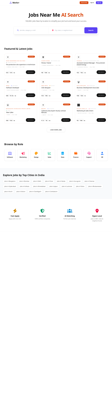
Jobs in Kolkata (24, 186)
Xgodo (7, 85)
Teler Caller (9, 112)
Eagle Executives (81, 85)
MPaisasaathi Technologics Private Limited (18, 108)
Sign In (92, 2)
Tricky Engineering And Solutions (15, 60)
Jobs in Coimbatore (51, 191)
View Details (31, 72)
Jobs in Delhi (37, 181)
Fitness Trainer (46, 63)
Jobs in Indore (20, 191)
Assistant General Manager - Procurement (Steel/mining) (91, 64)
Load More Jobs (56, 130)
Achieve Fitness (45, 60)
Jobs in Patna (80, 186)
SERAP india (44, 85)
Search (90, 30)
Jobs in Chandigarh (35, 191)
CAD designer (45, 88)
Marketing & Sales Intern (85, 111)
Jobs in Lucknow (67, 186)
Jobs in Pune (49, 181)
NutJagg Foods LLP (82, 108)
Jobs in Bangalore (9, 181)
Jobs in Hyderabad (10, 186)
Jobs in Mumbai (24, 181)
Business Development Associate (88, 88)
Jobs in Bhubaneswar (95, 186)
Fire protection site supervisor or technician (20, 65)
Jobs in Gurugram (74, 181)
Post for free (84, 2)
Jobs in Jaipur (54, 186)
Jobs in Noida (61, 181)
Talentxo (79, 60)
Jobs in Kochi (8, 191)
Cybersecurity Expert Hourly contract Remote (53, 111)
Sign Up (99, 2)
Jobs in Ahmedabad (39, 186)
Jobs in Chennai (89, 181)
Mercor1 (43, 108)
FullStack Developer (12, 88)
